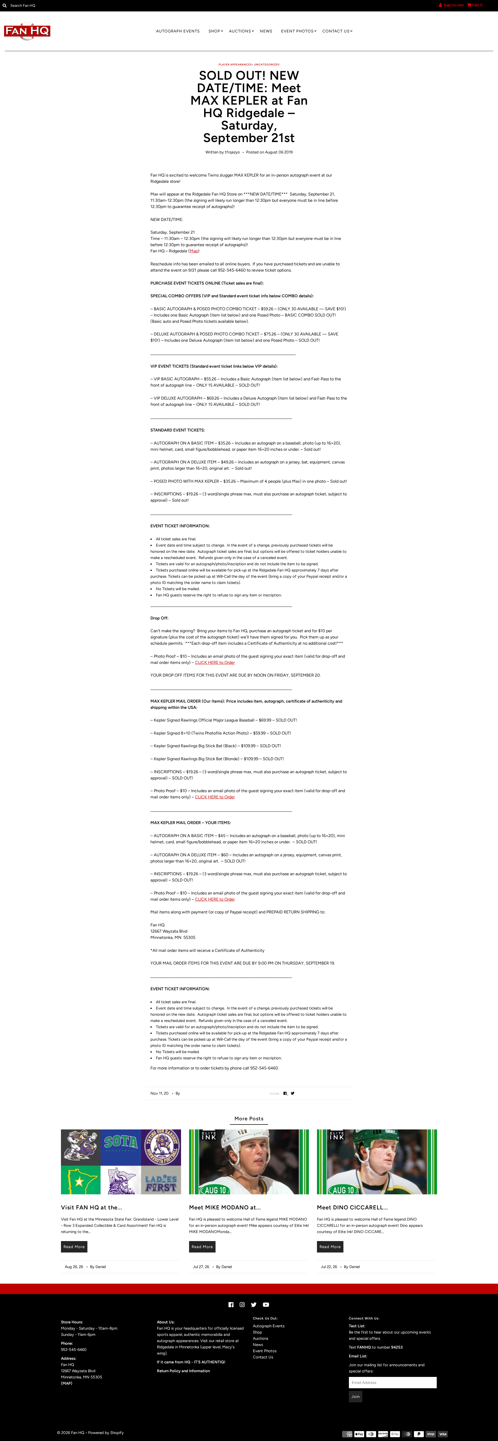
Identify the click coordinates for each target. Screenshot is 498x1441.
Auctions (240, 31)
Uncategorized (267, 64)
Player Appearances (235, 64)
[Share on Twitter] (293, 1093)
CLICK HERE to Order (215, 662)
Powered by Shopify (106, 1432)
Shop (214, 31)
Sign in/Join (453, 5)
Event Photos (297, 31)
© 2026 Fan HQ (70, 1432)
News (266, 31)
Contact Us (336, 31)
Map (194, 250)
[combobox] (65, 5)
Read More (74, 1246)
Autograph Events (178, 31)
